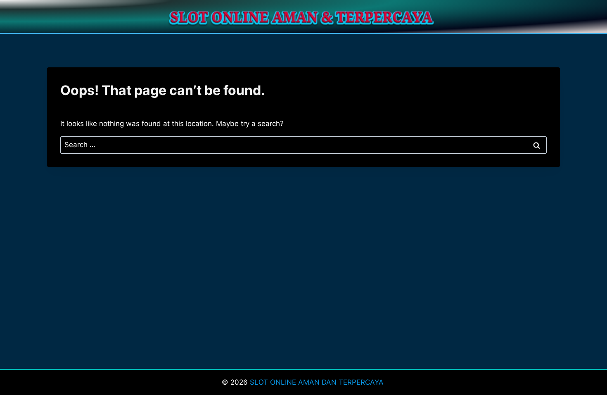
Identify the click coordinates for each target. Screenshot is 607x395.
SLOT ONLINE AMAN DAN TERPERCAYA (318, 382)
